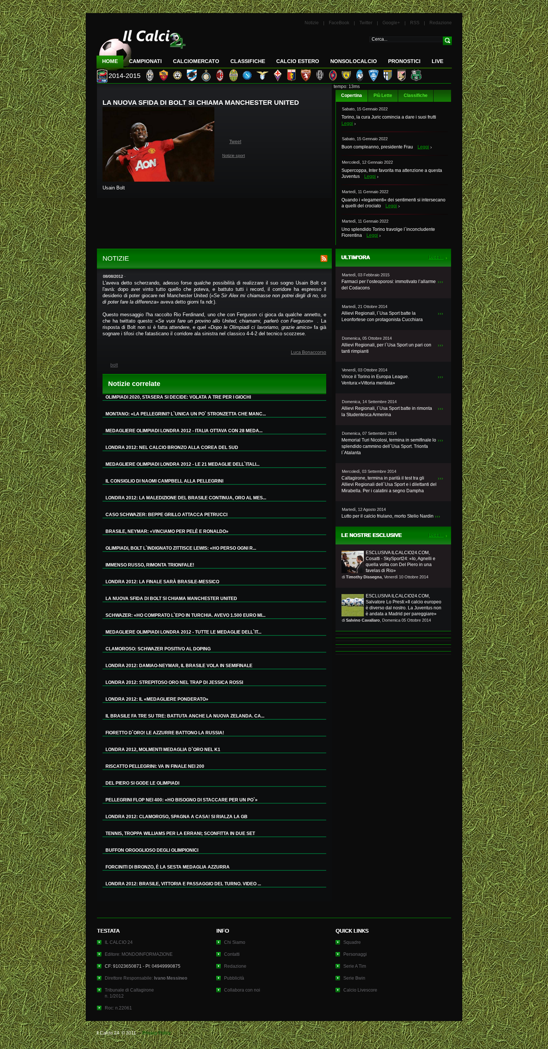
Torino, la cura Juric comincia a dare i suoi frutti (388, 117)
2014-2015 (124, 75)
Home (110, 61)
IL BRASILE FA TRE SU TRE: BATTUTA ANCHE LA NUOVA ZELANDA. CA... (184, 716)
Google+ (391, 22)
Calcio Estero (297, 61)
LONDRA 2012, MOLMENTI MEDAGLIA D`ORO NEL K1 (162, 749)
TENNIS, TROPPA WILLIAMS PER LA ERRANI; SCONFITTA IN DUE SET (180, 833)
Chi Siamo (234, 942)
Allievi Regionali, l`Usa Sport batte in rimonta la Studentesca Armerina (386, 411)
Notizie (312, 22)
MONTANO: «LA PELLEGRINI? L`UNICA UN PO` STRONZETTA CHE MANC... (185, 414)
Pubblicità (234, 978)
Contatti (232, 954)
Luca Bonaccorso (308, 352)
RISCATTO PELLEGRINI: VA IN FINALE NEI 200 (154, 766)
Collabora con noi (242, 990)
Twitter (365, 22)
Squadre (352, 942)
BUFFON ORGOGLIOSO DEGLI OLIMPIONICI (151, 850)
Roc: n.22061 (118, 1008)
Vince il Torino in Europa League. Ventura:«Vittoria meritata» (375, 380)
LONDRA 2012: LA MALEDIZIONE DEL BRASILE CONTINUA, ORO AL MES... (185, 497)
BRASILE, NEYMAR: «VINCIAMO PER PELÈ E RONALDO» (167, 531)
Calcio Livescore (360, 990)
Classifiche (416, 95)
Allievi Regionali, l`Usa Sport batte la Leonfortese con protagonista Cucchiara (382, 316)
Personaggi (355, 954)
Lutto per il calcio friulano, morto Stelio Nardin (387, 516)
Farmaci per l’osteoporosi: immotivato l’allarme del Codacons (388, 284)
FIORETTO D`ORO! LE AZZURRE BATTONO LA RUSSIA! (164, 732)
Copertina (351, 95)
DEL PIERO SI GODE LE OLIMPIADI (142, 783)
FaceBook (339, 22)
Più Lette (383, 95)
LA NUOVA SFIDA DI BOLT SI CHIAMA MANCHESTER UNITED (171, 598)
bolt (114, 365)
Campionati (145, 61)
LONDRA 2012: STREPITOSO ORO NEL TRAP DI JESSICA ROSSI (174, 682)
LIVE (437, 61)
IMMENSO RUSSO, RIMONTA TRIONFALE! (149, 565)
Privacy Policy (156, 1033)
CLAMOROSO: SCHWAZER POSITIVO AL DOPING (158, 648)
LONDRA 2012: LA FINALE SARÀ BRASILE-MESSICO (162, 581)
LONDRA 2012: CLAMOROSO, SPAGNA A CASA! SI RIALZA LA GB (176, 816)
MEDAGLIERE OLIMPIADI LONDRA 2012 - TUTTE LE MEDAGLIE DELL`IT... (183, 632)
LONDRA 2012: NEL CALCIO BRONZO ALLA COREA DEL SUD (171, 447)
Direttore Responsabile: (146, 978)
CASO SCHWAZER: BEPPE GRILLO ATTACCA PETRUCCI (166, 514)
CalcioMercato (196, 61)
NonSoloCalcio (353, 61)
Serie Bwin (354, 978)
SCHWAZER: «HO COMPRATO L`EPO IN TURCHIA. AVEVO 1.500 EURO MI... (185, 615)
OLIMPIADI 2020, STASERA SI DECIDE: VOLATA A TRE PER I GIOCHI (178, 397)
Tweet (235, 141)
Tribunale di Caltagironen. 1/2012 (129, 993)
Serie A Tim (354, 966)
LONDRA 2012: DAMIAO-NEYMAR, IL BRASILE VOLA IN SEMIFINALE (178, 665)
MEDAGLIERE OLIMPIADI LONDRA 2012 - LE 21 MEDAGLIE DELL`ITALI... (182, 464)
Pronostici (404, 61)
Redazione (440, 22)
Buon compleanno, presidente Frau (377, 147)
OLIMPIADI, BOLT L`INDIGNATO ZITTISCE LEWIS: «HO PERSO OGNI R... (180, 548)
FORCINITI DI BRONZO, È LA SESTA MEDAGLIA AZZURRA (167, 867)
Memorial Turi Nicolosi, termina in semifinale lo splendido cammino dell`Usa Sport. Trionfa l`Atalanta (388, 446)
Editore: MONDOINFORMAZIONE (139, 954)
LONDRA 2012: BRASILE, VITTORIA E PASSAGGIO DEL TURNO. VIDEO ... (183, 883)
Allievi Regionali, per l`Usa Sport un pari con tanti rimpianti (386, 348)
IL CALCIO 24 (119, 942)
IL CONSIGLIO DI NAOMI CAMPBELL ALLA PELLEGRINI (164, 481)
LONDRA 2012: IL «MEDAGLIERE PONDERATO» (156, 699)
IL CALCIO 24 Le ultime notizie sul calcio (141, 47)
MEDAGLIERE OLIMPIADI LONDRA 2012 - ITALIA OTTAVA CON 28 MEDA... (183, 430)
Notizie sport (233, 155)
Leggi (347, 123)
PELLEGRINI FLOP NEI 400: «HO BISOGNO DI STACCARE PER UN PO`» (181, 800)
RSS (414, 22)
